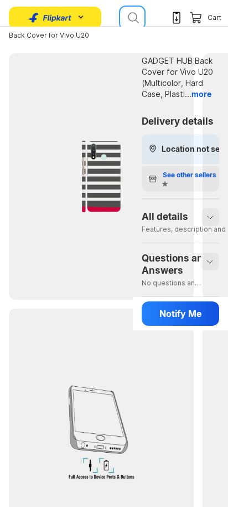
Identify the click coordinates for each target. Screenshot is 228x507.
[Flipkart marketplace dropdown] (50, 17)
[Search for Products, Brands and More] (132, 18)
